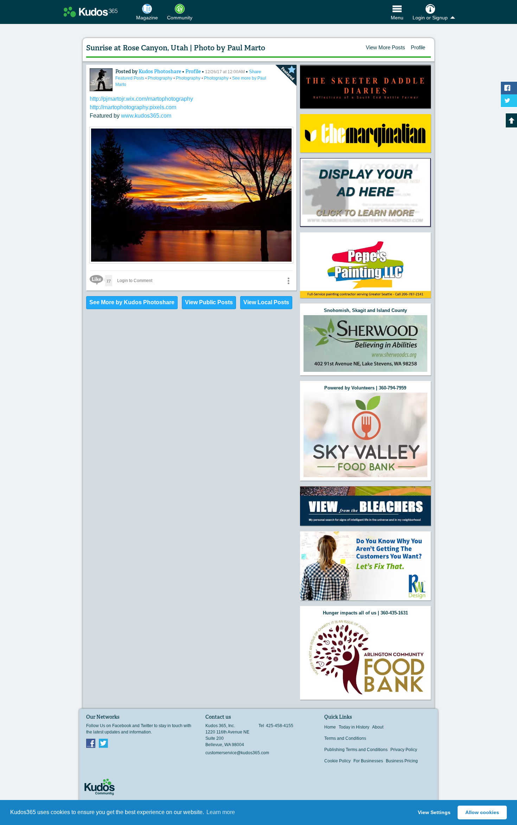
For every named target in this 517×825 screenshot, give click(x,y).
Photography (160, 78)
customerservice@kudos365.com (237, 752)
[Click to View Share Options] (288, 281)
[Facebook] (90, 743)
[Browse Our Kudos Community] (91, 12)
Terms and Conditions (345, 738)
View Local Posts (266, 302)
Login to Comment (134, 280)
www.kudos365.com (146, 116)
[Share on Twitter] (509, 100)
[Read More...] (191, 261)
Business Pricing (402, 760)
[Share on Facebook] (509, 88)
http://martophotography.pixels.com (133, 107)
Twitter (103, 743)
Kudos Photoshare (160, 71)
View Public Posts (209, 302)
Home (330, 727)
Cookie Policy (337, 760)
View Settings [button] (434, 812)
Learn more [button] (220, 812)
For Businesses (368, 760)
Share (255, 71)
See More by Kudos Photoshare (131, 302)
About (377, 727)
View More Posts (385, 47)
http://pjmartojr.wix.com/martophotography (141, 99)
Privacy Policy (403, 749)
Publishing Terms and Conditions (356, 749)
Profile (418, 47)
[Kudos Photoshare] (101, 79)
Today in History (354, 727)
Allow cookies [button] (482, 812)
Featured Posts (130, 78)
